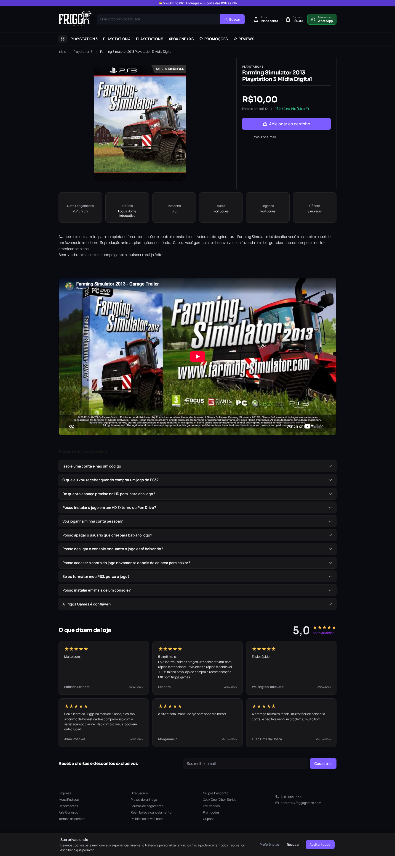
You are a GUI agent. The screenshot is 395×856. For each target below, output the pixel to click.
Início (62, 51)
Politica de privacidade (147, 818)
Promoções (211, 812)
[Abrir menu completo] (63, 39)
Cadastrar (323, 763)
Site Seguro (139, 793)
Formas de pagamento (147, 806)
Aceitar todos (320, 844)
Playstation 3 (83, 51)
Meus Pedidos (69, 799)
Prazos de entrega (144, 799)
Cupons (208, 818)
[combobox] (158, 19)
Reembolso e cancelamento (151, 812)
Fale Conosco (68, 812)
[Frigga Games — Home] (75, 18)
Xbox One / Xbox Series (219, 799)
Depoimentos (68, 806)
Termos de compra (72, 818)
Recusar (293, 844)
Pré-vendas (211, 806)
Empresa (65, 793)
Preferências (269, 844)
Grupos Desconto (215, 793)
